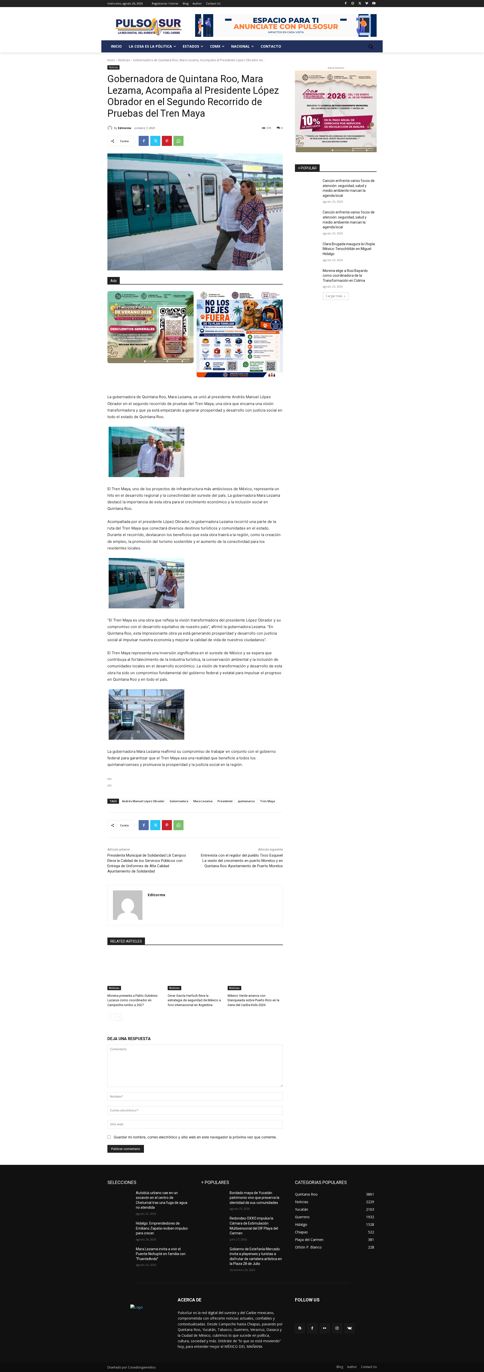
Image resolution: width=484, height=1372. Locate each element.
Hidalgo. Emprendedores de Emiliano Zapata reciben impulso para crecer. (162, 1228)
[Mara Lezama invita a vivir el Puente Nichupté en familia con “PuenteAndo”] (119, 1255)
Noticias (124, 60)
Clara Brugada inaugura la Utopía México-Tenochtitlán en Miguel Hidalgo (349, 249)
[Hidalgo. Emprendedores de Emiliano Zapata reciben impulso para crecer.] (119, 1229)
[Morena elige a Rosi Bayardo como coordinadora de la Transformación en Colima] (307, 277)
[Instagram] (353, 4)
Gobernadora (179, 801)
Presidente (225, 801)
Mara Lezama (203, 801)
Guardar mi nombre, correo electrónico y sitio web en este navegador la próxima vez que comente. (195, 1137)
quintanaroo (246, 801)
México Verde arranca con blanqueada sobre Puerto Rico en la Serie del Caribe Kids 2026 (253, 1000)
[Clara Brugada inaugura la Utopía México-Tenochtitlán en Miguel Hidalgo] (307, 250)
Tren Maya (267, 801)
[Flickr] (324, 1328)
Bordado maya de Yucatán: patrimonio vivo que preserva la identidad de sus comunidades (254, 1198)
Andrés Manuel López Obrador (143, 801)
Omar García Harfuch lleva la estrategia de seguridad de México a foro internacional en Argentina (194, 1000)
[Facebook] (346, 4)
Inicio (111, 60)
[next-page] (118, 1017)
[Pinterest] (167, 141)
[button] (371, 46)
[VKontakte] (349, 1328)
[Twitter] (360, 4)
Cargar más (334, 296)
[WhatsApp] (178, 141)
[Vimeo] (367, 4)
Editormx (124, 128)
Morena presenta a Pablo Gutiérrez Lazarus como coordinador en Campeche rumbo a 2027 (132, 1000)
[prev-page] (110, 1017)
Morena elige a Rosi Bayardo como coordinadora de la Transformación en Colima (345, 276)
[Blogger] (300, 1328)
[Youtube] (374, 4)
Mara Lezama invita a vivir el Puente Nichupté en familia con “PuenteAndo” (161, 1254)
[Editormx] (110, 128)
